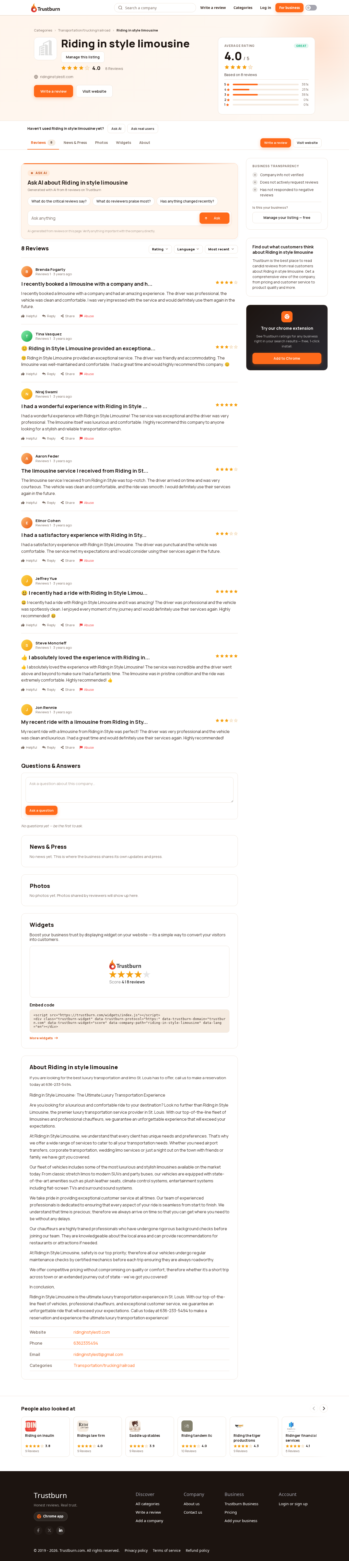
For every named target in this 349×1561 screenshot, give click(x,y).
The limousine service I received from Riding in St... (84, 470)
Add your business (241, 1520)
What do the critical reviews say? (59, 201)
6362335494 (86, 1343)
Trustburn (50, 1495)
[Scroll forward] (324, 1408)
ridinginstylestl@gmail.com (98, 1354)
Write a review (213, 7)
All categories (147, 1503)
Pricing (231, 1512)
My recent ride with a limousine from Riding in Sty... (84, 721)
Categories (243, 7)
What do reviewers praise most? (123, 201)
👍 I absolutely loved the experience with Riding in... (85, 657)
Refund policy (197, 1550)
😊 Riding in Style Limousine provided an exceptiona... (88, 348)
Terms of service (167, 1550)
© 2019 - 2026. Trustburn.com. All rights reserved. (77, 1550)
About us (192, 1503)
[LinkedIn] (60, 1530)
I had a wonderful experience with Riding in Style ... (84, 406)
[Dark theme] (311, 7)
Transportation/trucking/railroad (84, 30)
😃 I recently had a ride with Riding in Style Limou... (84, 592)
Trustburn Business (241, 1503)
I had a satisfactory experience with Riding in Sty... (83, 535)
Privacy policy (136, 1550)
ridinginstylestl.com (92, 1332)
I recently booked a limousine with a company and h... (86, 283)
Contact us (193, 1512)
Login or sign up (293, 1503)
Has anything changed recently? (187, 201)
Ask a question (41, 810)
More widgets (41, 1038)
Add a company (149, 1520)
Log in (265, 7)
